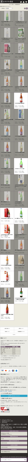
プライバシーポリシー (6, 419)
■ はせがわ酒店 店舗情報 (6, 391)
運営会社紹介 (4, 422)
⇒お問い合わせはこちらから (14, 395)
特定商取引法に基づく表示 (7, 420)
